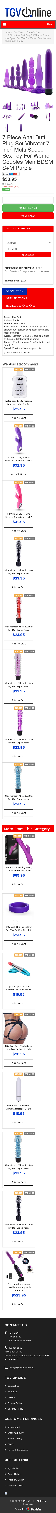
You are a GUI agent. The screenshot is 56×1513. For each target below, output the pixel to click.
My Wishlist (13, 1468)
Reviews (12, 305)
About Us (12, 1391)
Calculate (29, 254)
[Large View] (7, 106)
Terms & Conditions (18, 1450)
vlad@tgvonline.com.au (22, 1367)
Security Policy (15, 1409)
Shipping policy (15, 1432)
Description (14, 291)
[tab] (14, 291)
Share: (6, 174)
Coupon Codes (15, 1485)
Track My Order (16, 1480)
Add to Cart (29, 208)
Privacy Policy (15, 1403)
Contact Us (13, 1386)
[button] (28, 215)
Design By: (20, 1509)
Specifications (16, 298)
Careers (11, 1397)
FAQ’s (11, 1444)
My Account (14, 1427)
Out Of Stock (18, 474)
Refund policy (15, 1438)
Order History (14, 1474)
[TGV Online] (28, 12)
